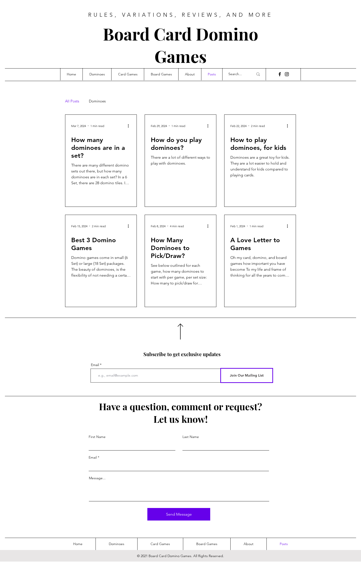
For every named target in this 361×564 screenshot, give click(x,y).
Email (95, 365)
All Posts (72, 101)
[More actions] (130, 126)
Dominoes (97, 101)
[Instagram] (287, 74)
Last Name (190, 436)
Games (180, 56)
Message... (97, 478)
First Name (97, 436)
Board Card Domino (180, 33)
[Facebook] (279, 74)
